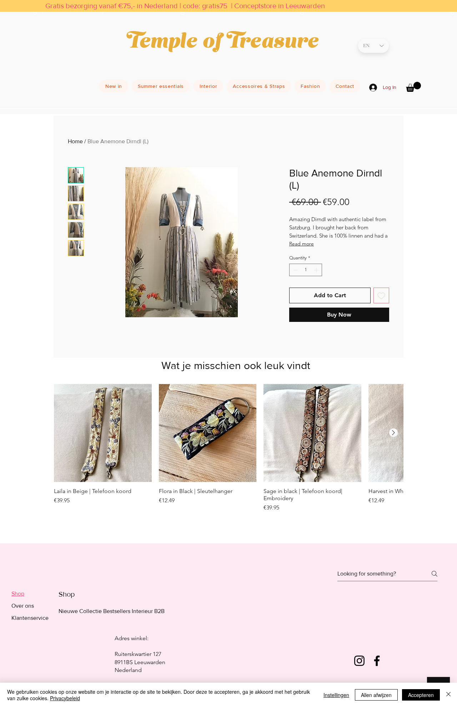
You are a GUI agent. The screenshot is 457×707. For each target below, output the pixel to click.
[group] (228, 457)
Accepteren (421, 694)
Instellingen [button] (336, 694)
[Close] (448, 694)
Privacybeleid (65, 698)
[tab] (30, 594)
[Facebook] (377, 661)
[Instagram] (359, 661)
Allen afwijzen (376, 694)
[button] (413, 87)
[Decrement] (294, 270)
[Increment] (317, 270)
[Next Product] (393, 432)
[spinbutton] (306, 270)
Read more (301, 243)
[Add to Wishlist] (381, 295)
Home (75, 141)
